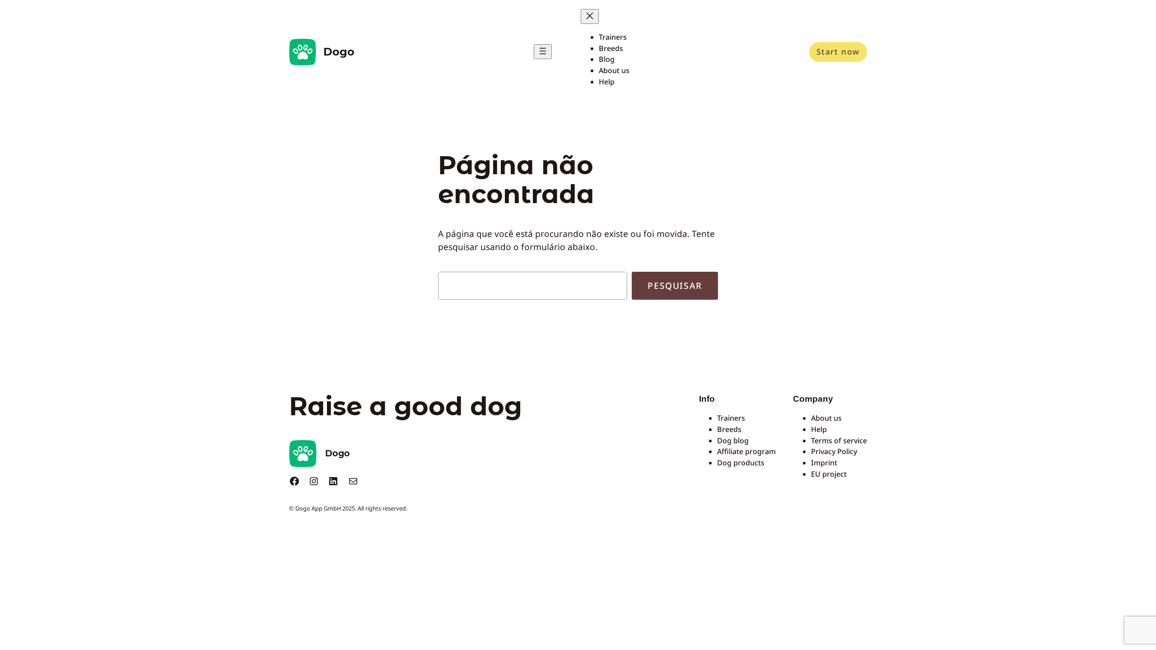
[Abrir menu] (543, 51)
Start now (838, 51)
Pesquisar (675, 285)
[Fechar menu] (590, 16)
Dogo (338, 51)
